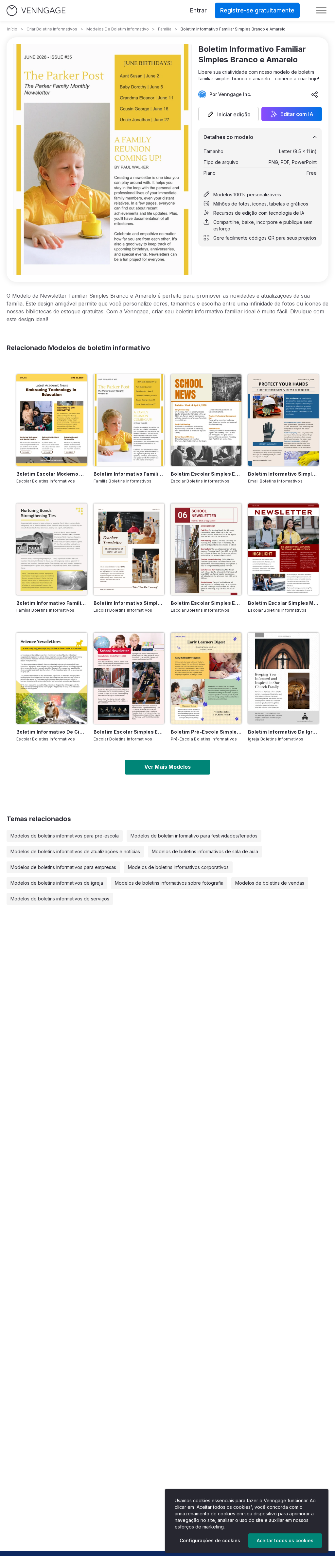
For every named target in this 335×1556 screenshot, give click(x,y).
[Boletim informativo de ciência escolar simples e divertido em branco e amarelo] (51, 678)
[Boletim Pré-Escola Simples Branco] (206, 678)
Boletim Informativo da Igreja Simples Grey (283, 732)
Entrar (198, 10)
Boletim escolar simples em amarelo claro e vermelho (206, 603)
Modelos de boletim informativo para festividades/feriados (194, 835)
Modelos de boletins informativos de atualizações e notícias (75, 851)
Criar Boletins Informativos (51, 29)
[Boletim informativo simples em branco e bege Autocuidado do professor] (129, 549)
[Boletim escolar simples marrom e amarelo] (283, 549)
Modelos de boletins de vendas (269, 883)
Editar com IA (296, 114)
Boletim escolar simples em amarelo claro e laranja (206, 474)
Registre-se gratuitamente (257, 10)
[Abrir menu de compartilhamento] (315, 94)
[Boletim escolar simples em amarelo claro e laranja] (206, 420)
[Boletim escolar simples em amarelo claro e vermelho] (206, 549)
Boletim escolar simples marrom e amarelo (283, 603)
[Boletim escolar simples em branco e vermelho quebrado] (129, 678)
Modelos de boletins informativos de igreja (56, 883)
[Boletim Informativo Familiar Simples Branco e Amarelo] (129, 420)
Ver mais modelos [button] (167, 766)
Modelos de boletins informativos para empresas (63, 867)
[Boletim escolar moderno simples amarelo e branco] (51, 420)
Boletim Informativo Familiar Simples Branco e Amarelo (129, 474)
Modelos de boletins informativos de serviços (59, 898)
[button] (228, 114)
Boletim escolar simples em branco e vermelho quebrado (129, 732)
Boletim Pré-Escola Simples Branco (206, 732)
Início (12, 29)
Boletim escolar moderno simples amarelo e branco (51, 474)
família (164, 29)
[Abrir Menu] (321, 10)
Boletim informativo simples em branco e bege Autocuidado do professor (129, 603)
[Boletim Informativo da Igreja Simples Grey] (283, 678)
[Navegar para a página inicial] (36, 10)
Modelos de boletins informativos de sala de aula (205, 851)
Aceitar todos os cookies (285, 1540)
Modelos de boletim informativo (117, 29)
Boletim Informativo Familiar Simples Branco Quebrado (51, 603)
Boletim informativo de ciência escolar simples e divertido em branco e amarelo (51, 732)
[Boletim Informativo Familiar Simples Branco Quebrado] (51, 549)
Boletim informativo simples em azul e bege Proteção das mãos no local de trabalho (283, 474)
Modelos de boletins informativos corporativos (178, 867)
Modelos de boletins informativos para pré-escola (64, 835)
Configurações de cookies (210, 1540)
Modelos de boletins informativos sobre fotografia (169, 883)
